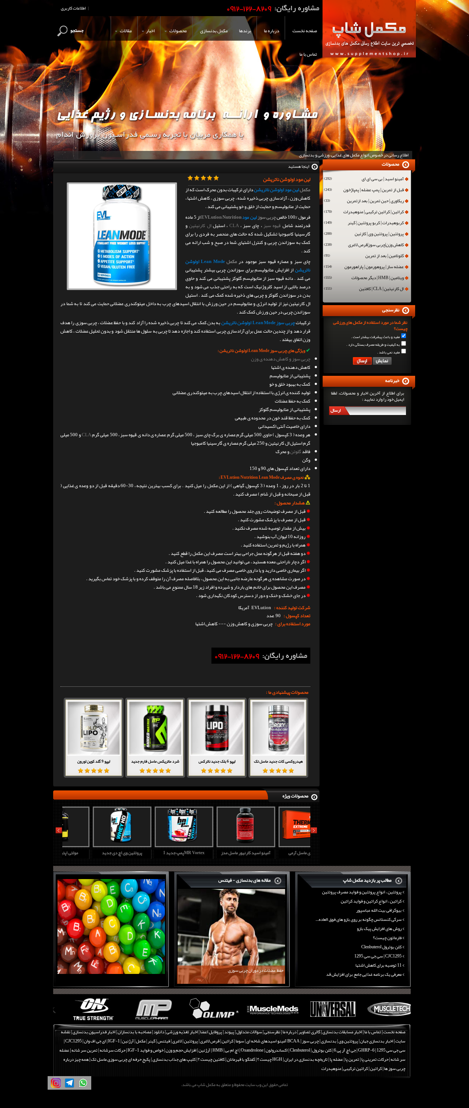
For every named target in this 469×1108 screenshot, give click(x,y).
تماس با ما (372, 1031)
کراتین (227, 1041)
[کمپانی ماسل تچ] (382, 1020)
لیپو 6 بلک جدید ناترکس (217, 761)
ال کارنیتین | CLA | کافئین (364, 289)
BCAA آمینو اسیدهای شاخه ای (273, 1041)
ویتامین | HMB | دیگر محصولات (364, 278)
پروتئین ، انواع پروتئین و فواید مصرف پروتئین (362, 891)
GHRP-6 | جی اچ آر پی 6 (353, 1050)
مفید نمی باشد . (388, 352)
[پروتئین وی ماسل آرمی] (278, 845)
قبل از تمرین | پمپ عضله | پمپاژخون (364, 190)
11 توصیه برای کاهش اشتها (378, 965)
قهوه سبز (272, 225)
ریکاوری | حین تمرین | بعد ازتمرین (364, 201)
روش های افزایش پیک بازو (379, 928)
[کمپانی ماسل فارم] (143, 1020)
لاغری (177, 1041)
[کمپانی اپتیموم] (83, 1020)
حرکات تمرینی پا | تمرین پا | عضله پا (359, 1059)
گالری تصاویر (309, 1031)
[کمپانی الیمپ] (202, 1020)
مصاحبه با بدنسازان (134, 1031)
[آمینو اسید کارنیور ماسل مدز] (216, 845)
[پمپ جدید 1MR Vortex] (154, 845)
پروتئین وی (348, 1041)
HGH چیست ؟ (269, 1059)
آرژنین (128, 1041)
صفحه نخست (394, 1031)
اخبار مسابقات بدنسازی (342, 1031)
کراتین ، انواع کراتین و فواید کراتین (371, 901)
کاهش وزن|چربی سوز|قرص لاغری (364, 245)
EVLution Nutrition (221, 217)
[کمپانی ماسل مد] (262, 1020)
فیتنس (164, 1041)
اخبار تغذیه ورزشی (182, 1031)
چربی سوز (267, 217)
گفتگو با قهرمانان (241, 1059)
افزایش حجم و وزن (181, 1050)
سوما (240, 1041)
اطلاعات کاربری (73, 8)
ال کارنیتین (200, 225)
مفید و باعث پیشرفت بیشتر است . (375, 337)
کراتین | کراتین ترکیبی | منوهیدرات (364, 212)
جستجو (77, 30)
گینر (151, 1041)
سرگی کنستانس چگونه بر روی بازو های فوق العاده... (358, 919)
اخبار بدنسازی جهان (376, 1041)
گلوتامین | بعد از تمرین (364, 256)
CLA (234, 225)
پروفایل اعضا (211, 1031)
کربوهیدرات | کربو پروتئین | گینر (364, 223)
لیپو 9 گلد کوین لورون (93, 761)
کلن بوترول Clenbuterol (381, 946)
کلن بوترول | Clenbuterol (311, 1050)
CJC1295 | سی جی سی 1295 (378, 956)
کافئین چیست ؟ (211, 1059)
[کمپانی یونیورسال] (322, 1020)
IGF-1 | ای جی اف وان (102, 1041)
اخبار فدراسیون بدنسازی (94, 1031)
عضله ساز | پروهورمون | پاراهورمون (364, 267)
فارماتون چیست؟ (387, 937)
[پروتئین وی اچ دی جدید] (92, 845)
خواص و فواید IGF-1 (145, 1050)
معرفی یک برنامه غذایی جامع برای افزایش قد (364, 974)
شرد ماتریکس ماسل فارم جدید (155, 761)
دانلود (159, 1031)
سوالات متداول (249, 1031)
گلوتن (295, 451)
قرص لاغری (209, 1041)
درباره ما (289, 1031)
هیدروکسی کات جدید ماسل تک (278, 761)
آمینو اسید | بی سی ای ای (364, 179)
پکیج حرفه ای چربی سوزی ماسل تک (120, 1059)
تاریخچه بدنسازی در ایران (306, 1059)
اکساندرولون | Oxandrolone (264, 1050)
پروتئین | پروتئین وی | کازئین (364, 234)
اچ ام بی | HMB (226, 1050)
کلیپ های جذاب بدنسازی (174, 1059)
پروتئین (191, 1041)
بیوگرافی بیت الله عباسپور (379, 910)
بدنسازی (328, 1041)
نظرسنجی (272, 1031)
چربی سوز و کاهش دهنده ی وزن (280, 359)
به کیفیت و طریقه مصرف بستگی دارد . (373, 344)
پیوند (229, 1031)
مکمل (305, 189)
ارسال (335, 410)
